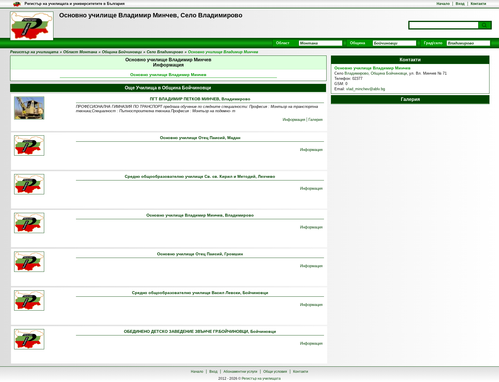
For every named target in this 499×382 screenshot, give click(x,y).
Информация (294, 119)
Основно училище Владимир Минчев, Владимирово (200, 215)
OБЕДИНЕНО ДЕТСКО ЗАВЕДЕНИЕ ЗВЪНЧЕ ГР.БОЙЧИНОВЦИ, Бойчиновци (200, 331)
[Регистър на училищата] (31, 26)
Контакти (478, 4)
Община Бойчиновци (389, 73)
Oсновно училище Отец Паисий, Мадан (200, 137)
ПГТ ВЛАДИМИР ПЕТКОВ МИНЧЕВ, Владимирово (200, 99)
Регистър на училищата (261, 379)
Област (282, 43)
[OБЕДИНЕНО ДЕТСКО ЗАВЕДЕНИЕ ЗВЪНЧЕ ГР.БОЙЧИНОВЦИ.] (29, 339)
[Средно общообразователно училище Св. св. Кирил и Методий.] (29, 184)
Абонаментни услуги (240, 372)
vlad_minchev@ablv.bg (365, 89)
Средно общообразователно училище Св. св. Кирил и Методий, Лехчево (200, 176)
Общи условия (275, 372)
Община (357, 43)
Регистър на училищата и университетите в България (75, 3)
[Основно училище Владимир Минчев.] (29, 223)
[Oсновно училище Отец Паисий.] (29, 145)
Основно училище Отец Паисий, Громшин (200, 254)
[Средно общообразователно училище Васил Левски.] (29, 300)
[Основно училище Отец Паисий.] (29, 262)
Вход (460, 4)
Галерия (315, 119)
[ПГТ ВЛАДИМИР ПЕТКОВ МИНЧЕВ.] (29, 108)
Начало (443, 4)
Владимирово (356, 73)
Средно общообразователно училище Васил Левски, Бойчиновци (200, 292)
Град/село (433, 43)
